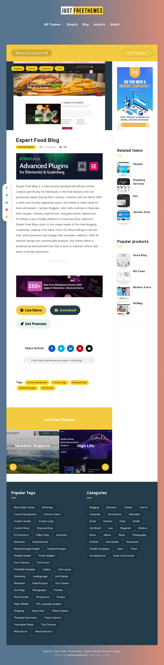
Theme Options (60, 610)
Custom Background (37, 382)
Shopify (72, 24)
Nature (107, 535)
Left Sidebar (61, 576)
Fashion (107, 521)
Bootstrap (47, 507)
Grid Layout (64, 569)
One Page (19, 590)
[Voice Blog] (123, 259)
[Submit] (47, 52)
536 (65, 147)
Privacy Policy (75, 651)
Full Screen (47, 388)
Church (144, 507)
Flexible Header (22, 555)
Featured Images (27, 388)
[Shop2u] (123, 168)
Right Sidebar (21, 603)
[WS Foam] (123, 275)
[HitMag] (123, 307)
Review (61, 597)
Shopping (19, 610)
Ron (135, 196)
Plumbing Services (139, 182)
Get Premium (35, 324)
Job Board (95, 528)
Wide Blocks (21, 631)
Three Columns (53, 617)
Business (112, 507)
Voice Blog (140, 255)
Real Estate (112, 541)
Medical (143, 528)
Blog (85, 24)
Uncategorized (97, 555)
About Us (47, 651)
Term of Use (60, 651)
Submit (115, 24)
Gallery (47, 569)
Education (61, 535)
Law (110, 528)
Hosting (97, 651)
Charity (31, 68)
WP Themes (52, 24)
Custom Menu (21, 528)
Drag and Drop (79, 382)
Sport (120, 548)
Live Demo (33, 310)
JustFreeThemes (59, 420)
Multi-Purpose (40, 583)
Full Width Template (24, 569)
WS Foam (139, 271)
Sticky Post (38, 610)
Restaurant (132, 541)
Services (107, 651)
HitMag (138, 303)
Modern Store (142, 287)
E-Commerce (21, 535)
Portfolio (58, 590)
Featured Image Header (27, 548)
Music (93, 535)
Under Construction (123, 555)
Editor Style (42, 535)
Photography (39, 590)
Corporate (46, 68)
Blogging (18, 68)
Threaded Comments (25, 617)
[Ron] (123, 200)
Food (59, 68)
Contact (117, 651)
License (88, 651)
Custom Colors (52, 514)
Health (136, 521)
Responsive (42, 597)
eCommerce (115, 514)
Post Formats (21, 597)
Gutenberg (19, 576)
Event (93, 521)
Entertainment (40, 541)
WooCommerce (43, 631)
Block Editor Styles (24, 507)
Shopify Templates (100, 548)
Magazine (125, 528)
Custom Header (22, 521)
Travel (134, 548)
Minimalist (19, 583)
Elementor (19, 541)
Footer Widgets (47, 555)
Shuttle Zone (141, 212)
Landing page (40, 576)
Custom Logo (59, 382)
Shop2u (138, 164)
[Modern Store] (123, 291)
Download (68, 310)
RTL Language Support (48, 603)
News (122, 535)
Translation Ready (24, 624)
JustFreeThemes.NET (77, 655)
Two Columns (48, 624)
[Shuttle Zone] (123, 216)
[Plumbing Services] (123, 184)
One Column (62, 583)
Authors (99, 24)
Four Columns (21, 562)
